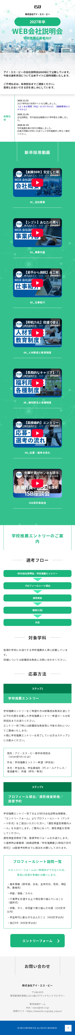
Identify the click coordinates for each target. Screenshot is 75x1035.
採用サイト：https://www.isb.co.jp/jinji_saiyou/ (37, 1011)
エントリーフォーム (37, 940)
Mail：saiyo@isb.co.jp (37, 1007)
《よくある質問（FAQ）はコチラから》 (35, 106)
